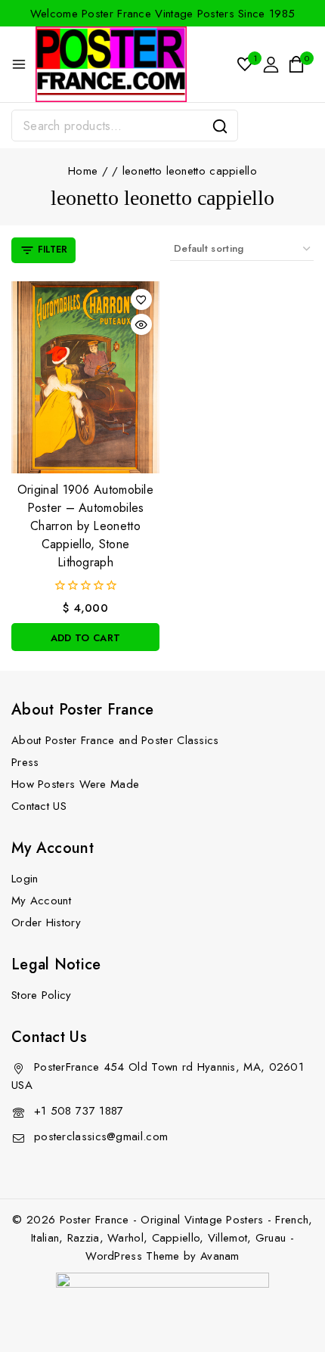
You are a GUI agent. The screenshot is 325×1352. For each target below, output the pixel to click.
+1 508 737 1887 (79, 1110)
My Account (41, 900)
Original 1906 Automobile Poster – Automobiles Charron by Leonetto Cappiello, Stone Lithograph (85, 526)
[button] (85, 637)
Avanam (220, 1256)
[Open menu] (18, 64)
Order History (46, 922)
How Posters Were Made (75, 784)
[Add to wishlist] (141, 299)
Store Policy (41, 995)
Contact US (39, 806)
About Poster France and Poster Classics (115, 740)
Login (25, 878)
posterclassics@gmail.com (101, 1136)
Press (25, 762)
